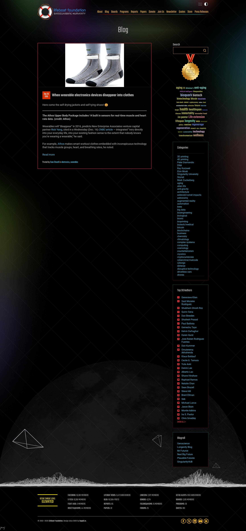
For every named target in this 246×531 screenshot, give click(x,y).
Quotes (182, 12)
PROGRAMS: (180, 504)
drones (180, 274)
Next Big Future (185, 454)
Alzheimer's (190, 88)
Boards (114, 12)
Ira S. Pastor (188, 414)
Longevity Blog (184, 447)
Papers (143, 12)
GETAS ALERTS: (181, 495)
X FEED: (70, 500)
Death (204, 102)
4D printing (182, 159)
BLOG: (106, 500)
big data (181, 209)
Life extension (196, 117)
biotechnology (183, 98)
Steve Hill (186, 391)
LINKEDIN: (143, 495)
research (193, 128)
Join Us (161, 12)
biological (182, 215)
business (181, 233)
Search (204, 50)
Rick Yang (56, 129)
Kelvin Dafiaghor (190, 331)
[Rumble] (206, 521)
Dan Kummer (188, 345)
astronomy (182, 198)
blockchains (183, 230)
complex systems (186, 242)
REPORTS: (107, 504)
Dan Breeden (188, 315)
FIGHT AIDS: (72, 504)
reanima (187, 124)
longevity (190, 121)
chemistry (182, 236)
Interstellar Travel (201, 114)
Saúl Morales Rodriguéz (188, 303)
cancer (186, 102)
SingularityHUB (184, 461)
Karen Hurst (187, 335)
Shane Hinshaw (189, 375)
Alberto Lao (187, 372)
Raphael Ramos (189, 379)
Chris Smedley (189, 418)
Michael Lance (189, 403)
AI (184, 88)
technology (199, 131)
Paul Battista (188, 323)
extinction (191, 106)
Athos (61, 143)
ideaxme (178, 114)
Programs (124, 12)
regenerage (198, 124)
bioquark (186, 95)
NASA (198, 121)
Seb (183, 399)
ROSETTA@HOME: (74, 508)
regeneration (183, 128)
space (180, 132)
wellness (198, 135)
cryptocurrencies (185, 257)
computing (182, 245)
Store (189, 12)
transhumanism (185, 135)
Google (177, 110)
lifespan (179, 121)
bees (179, 206)
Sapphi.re (82, 521)
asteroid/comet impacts (189, 195)
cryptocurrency (193, 102)
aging (179, 88)
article (106, 129)
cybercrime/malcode (187, 260)
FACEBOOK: (72, 495)
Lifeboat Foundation (56, 521)
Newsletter (171, 12)
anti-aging (200, 88)
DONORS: (143, 500)
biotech (197, 95)
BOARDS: (179, 500)
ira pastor (183, 117)
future (197, 105)
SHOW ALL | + (181, 422)
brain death (180, 102)
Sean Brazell (54, 162)
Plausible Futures (186, 458)
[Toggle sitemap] (200, 4)
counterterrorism (185, 251)
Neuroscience (204, 122)
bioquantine (198, 91)
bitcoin (194, 98)
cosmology (182, 248)
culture (200, 102)
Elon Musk (182, 171)
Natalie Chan (188, 383)
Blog (107, 12)
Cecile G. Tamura (190, 360)
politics (181, 125)
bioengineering (184, 212)
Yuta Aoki (186, 364)
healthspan (195, 109)
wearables (74, 162)
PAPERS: (107, 508)
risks (197, 128)
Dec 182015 (46, 95)
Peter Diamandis (185, 162)
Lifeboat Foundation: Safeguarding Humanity (62, 12)
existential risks (181, 106)
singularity (203, 128)
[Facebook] (183, 521)
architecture (183, 192)
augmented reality (186, 201)
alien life (181, 186)
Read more (48, 154)
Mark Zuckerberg (185, 180)
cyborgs (181, 263)
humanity (205, 110)
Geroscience (183, 443)
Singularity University (187, 174)
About (99, 12)
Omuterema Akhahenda (187, 351)
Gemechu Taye (189, 327)
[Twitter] (189, 521)
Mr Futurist (182, 450)
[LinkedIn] (194, 521)
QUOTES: (179, 508)
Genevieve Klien (189, 297)
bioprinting (182, 221)
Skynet (180, 177)
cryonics (181, 254)
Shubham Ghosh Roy (192, 308)
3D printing (182, 156)
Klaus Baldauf (189, 356)
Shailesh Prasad (190, 319)
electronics (65, 162)
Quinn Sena (187, 312)
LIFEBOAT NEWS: (110, 495)
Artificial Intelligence (186, 92)
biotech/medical (185, 224)
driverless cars (184, 271)
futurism (203, 106)
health (184, 109)
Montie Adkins (189, 410)
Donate (152, 12)
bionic (180, 218)
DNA (179, 165)
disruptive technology (188, 268)
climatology (183, 239)
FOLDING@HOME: (146, 504)
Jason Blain (187, 406)
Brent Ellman (188, 395)
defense (181, 266)
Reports (134, 12)
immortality (188, 113)
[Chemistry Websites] (190, 68)
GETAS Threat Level (47, 501)
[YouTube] (200, 521)
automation (183, 203)
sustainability (187, 132)
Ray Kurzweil (183, 168)
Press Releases (201, 12)
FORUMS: (143, 508)
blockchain (202, 99)
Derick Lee (187, 368)
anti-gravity (182, 189)
